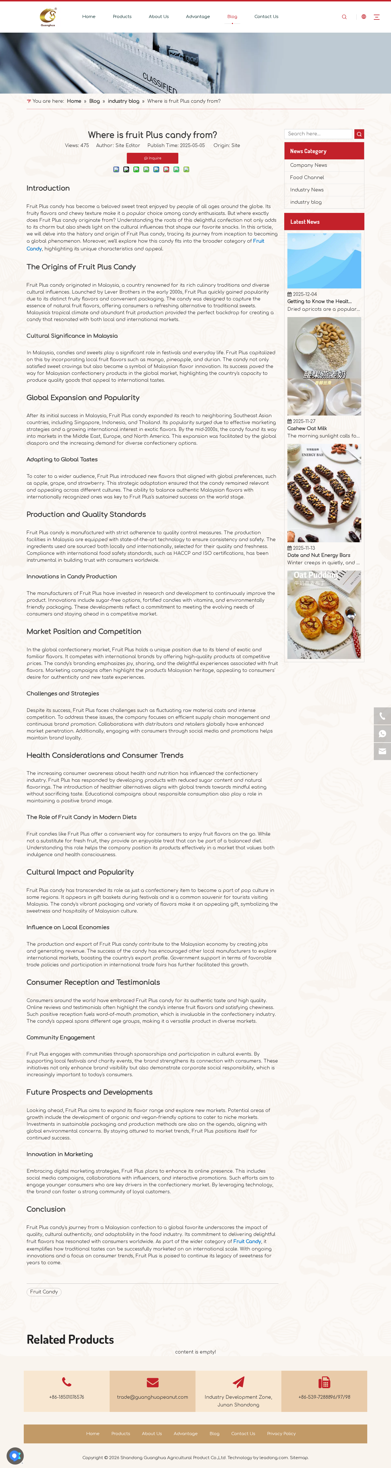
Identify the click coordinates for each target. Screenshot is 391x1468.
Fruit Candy (247, 1241)
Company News (308, 165)
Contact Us (266, 16)
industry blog (306, 202)
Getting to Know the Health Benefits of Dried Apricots (319, 275)
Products (122, 16)
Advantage (198, 16)
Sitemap (299, 1457)
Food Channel (307, 177)
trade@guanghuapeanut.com (152, 1397)
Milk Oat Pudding (308, 649)
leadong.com (274, 1457)
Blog (232, 16)
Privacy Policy (281, 1433)
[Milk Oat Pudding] (324, 635)
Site (235, 145)
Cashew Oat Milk (307, 402)
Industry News (307, 190)
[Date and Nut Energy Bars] (324, 515)
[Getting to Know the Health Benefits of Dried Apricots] (324, 261)
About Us (159, 16)
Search (359, 134)
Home (89, 16)
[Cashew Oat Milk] (324, 388)
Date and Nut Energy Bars (318, 529)
